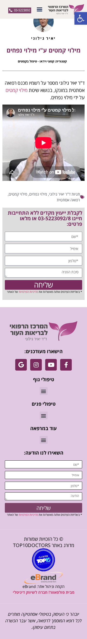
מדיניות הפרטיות (28, 292)
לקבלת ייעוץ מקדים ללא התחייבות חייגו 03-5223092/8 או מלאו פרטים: (45, 218)
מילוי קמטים (17, 90)
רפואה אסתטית (68, 200)
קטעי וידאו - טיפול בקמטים (36, 61)
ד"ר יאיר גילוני (60, 194)
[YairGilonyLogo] (43, 331)
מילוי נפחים (38, 194)
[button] (80, 18)
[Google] (21, 365)
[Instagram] (36, 365)
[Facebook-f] (66, 365)
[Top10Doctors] (43, 560)
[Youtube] (51, 365)
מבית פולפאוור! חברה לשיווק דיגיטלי (43, 592)
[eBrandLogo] (43, 578)
